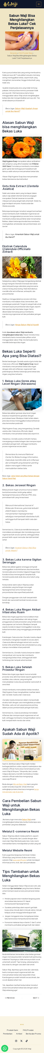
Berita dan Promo (33, 1034)
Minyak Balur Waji (20, 784)
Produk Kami (12, 1030)
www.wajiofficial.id (20, 860)
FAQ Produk (28, 1030)
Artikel (19, 1034)
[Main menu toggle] (38, 4)
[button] (13, 1030)
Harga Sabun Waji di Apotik (27, 324)
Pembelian (7, 1034)
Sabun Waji (26, 820)
